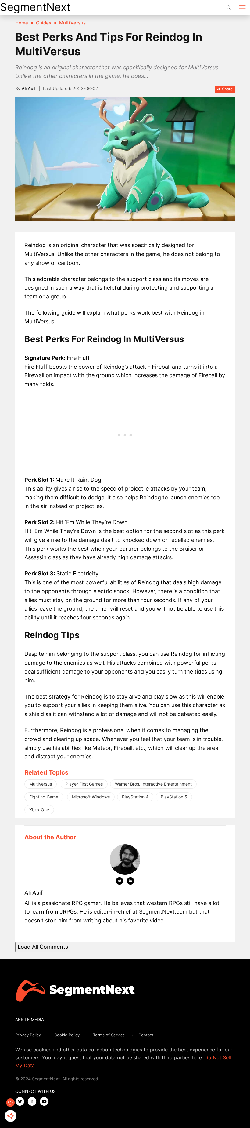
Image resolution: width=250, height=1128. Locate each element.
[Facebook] (33, 1102)
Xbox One (39, 809)
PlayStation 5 (174, 796)
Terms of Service (109, 1034)
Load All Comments (43, 947)
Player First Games (84, 784)
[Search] (229, 7)
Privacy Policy (28, 1034)
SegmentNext (35, 7)
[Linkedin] (130, 882)
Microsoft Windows (91, 796)
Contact (145, 1034)
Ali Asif (29, 88)
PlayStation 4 (135, 796)
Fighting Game (43, 796)
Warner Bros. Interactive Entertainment (153, 784)
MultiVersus (40, 784)
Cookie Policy (67, 1034)
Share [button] (227, 88)
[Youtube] (46, 1102)
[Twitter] (119, 882)
